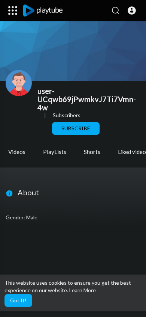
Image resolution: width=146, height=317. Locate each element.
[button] (131, 10)
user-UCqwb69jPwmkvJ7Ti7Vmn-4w (86, 99)
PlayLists (54, 151)
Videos (16, 151)
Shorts (92, 151)
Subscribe (75, 128)
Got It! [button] (18, 300)
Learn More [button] (82, 290)
